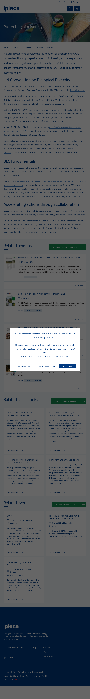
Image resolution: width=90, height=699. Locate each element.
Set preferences (24, 366)
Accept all (67, 366)
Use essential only (47, 366)
